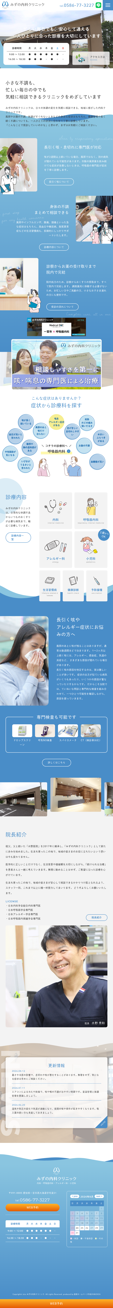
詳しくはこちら (56, 762)
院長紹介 (97, 917)
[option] (56, 39)
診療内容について (54, 247)
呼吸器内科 (56, 451)
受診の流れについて (62, 307)
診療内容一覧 (17, 537)
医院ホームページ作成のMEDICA (87, 1294)
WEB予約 (56, 1303)
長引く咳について (59, 182)
